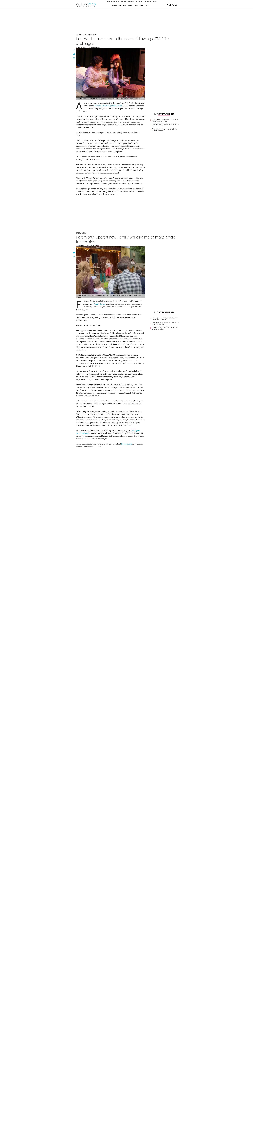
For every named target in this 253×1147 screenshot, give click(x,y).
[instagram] (173, 5)
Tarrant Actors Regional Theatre (108, 105)
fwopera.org (126, 444)
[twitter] (170, 5)
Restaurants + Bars (113, 2)
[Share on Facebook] (74, 50)
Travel (141, 2)
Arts (154, 2)
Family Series (99, 304)
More (146, 6)
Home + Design (122, 6)
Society (114, 6)
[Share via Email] (74, 58)
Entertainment (132, 2)
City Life (123, 2)
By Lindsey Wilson (81, 47)
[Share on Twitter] (74, 54)
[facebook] (167, 5)
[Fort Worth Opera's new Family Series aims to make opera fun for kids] (110, 272)
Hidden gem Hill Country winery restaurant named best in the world (165, 120)
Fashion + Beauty (133, 6)
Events (141, 6)
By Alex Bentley (80, 245)
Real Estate (147, 2)
